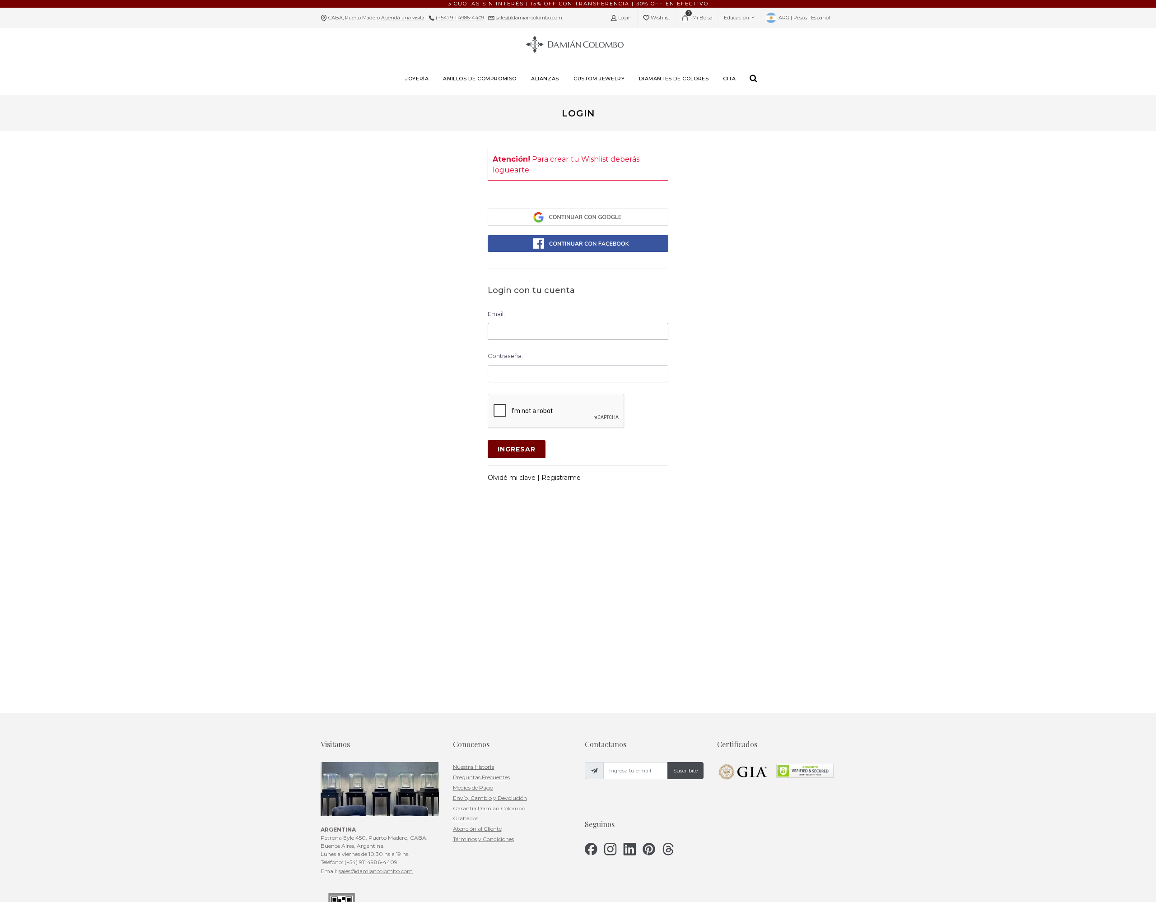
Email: (496, 313)
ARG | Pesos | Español (803, 17)
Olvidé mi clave (512, 478)
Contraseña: (505, 355)
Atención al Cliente (477, 828)
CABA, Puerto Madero (376, 17)
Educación (736, 17)
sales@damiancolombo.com (528, 17)
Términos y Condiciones (483, 839)
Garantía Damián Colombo (489, 808)
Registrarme (561, 478)
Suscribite (685, 770)
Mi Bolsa (700, 15)
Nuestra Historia (473, 766)
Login (624, 17)
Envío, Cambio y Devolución (490, 798)
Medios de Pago (473, 787)
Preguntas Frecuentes (481, 777)
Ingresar (517, 449)
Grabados (465, 818)
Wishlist (659, 17)
